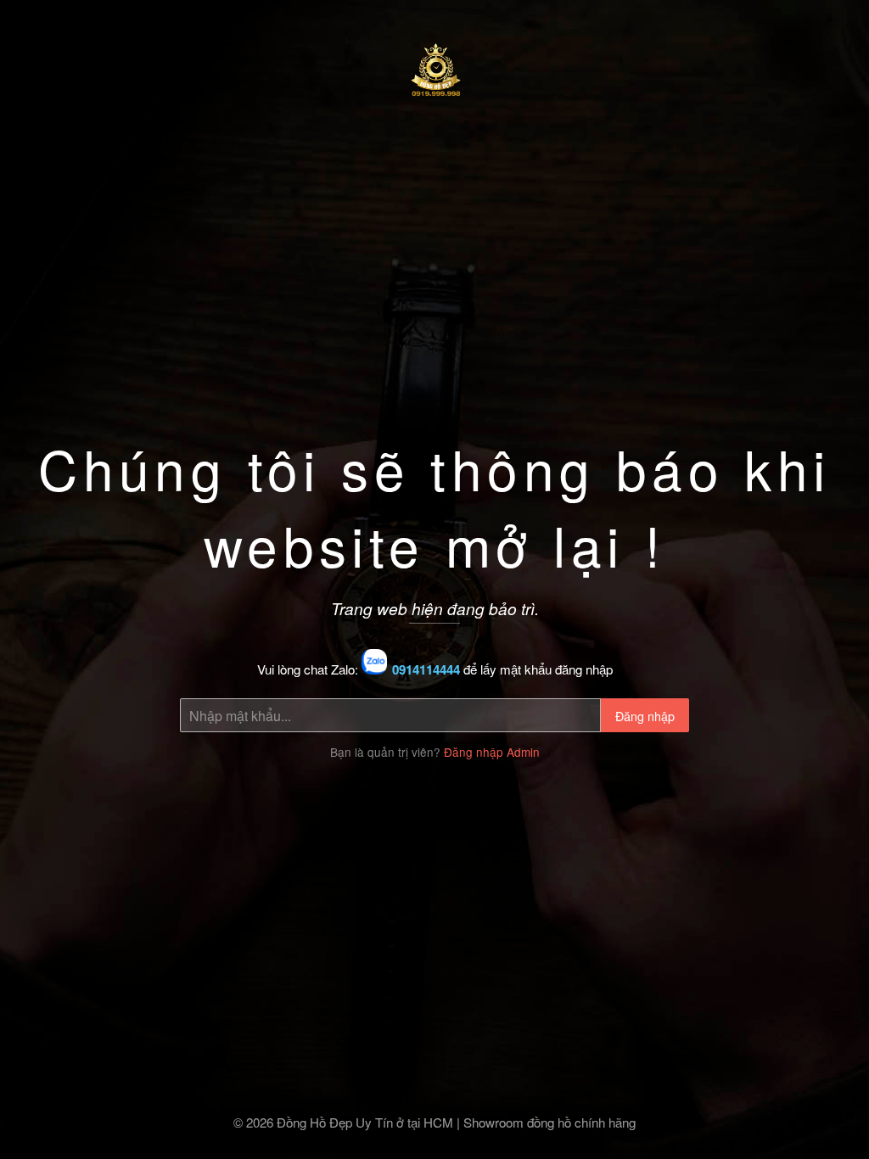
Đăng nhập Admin (492, 751)
